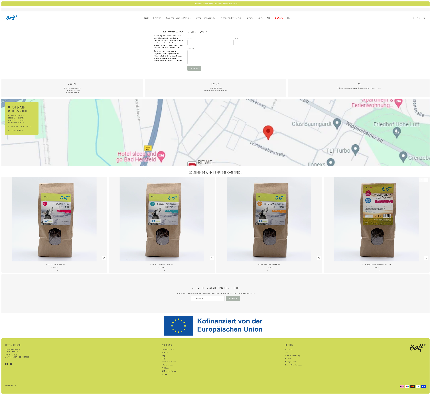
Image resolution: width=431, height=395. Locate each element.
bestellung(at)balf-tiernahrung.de (215, 90)
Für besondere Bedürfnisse (205, 17)
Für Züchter (166, 368)
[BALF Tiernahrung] (11, 18)
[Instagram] (11, 364)
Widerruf (288, 359)
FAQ (163, 359)
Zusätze (260, 17)
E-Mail (235, 38)
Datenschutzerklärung (292, 356)
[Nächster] (276, 4)
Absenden (194, 68)
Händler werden (167, 365)
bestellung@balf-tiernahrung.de (18, 357)
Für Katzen (157, 17)
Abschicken (233, 299)
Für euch (249, 17)
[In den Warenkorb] (426, 258)
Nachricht (190, 48)
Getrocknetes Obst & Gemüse (231, 17)
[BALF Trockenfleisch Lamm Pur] (162, 219)
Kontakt (164, 374)
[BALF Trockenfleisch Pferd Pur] (269, 219)
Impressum (288, 350)
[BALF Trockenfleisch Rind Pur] (54, 219)
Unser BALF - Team (168, 350)
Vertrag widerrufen (291, 362)
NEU (268, 17)
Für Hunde (145, 17)
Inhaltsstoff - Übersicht (169, 362)
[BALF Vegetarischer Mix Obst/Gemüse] (377, 219)
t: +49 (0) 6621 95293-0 (12, 355)
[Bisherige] (154, 4)
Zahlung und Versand (169, 371)
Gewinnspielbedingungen (293, 365)
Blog (288, 17)
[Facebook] (6, 364)
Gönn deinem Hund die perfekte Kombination (215, 172)
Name (189, 38)
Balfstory (165, 353)
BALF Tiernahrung (13, 386)
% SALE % (279, 17)
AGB (286, 353)
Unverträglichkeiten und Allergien (178, 17)
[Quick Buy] (104, 258)
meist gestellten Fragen (367, 88)
